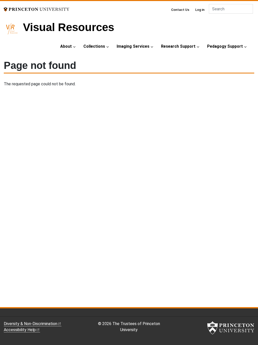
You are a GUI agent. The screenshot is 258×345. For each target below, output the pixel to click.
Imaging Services (133, 46)
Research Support (178, 46)
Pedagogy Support (225, 46)
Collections (94, 46)
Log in (200, 10)
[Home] (13, 30)
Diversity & (30, 323)
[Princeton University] (36, 9)
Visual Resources (68, 27)
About (66, 46)
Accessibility (20, 329)
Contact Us (180, 10)
